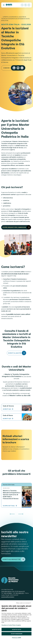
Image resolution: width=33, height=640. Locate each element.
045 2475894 (8, 593)
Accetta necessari (16, 633)
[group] (16, 514)
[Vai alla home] (9, 5)
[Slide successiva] (20, 514)
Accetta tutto (16, 629)
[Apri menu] (4, 5)
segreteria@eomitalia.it (7, 597)
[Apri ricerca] (22, 5)
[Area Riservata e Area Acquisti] (29, 5)
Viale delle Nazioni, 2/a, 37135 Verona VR (13, 591)
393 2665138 (20, 593)
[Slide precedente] (12, 514)
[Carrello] (25, 5)
